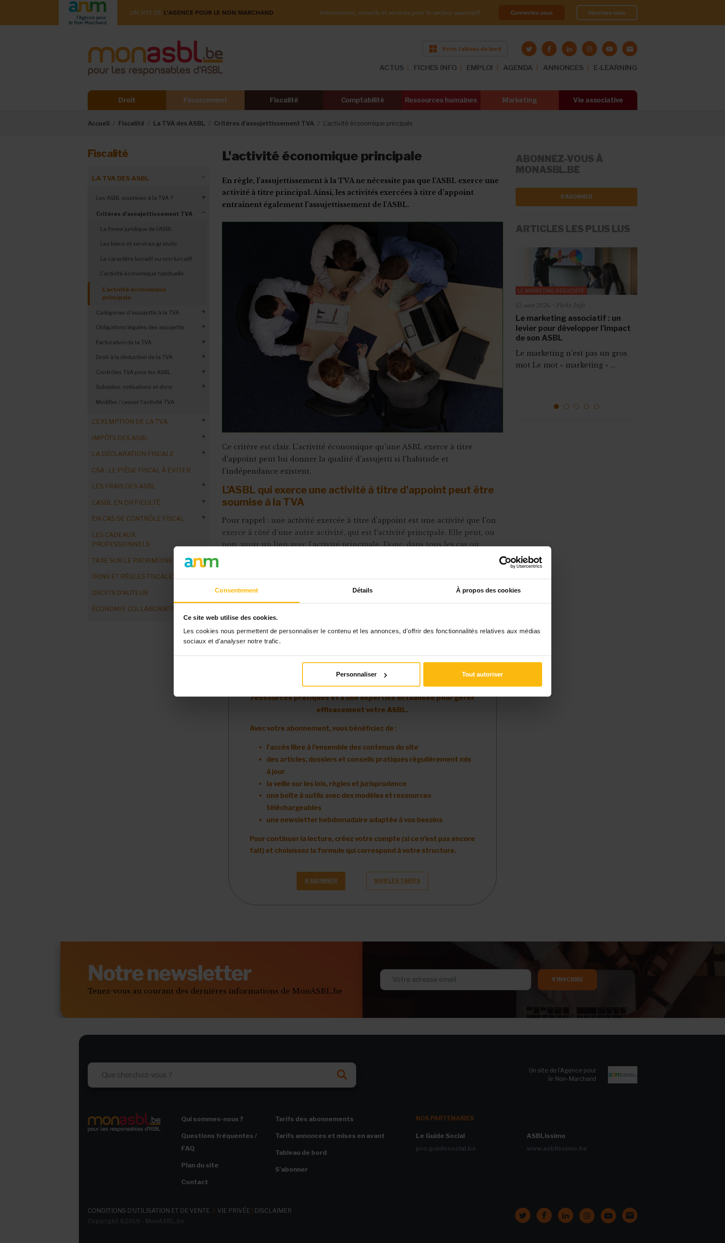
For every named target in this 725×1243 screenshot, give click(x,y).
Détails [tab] (362, 590)
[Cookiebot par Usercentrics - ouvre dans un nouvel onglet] (505, 562)
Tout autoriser (482, 674)
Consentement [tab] (236, 590)
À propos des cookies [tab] (488, 590)
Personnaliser (356, 674)
